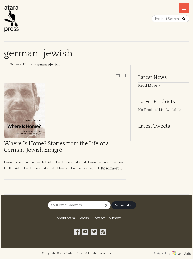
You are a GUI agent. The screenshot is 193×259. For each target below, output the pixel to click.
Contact (98, 218)
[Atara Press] (50, 21)
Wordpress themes (181, 252)
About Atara (66, 218)
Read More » (149, 85)
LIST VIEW (123, 75)
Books (84, 218)
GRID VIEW (117, 75)
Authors (115, 218)
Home (27, 64)
